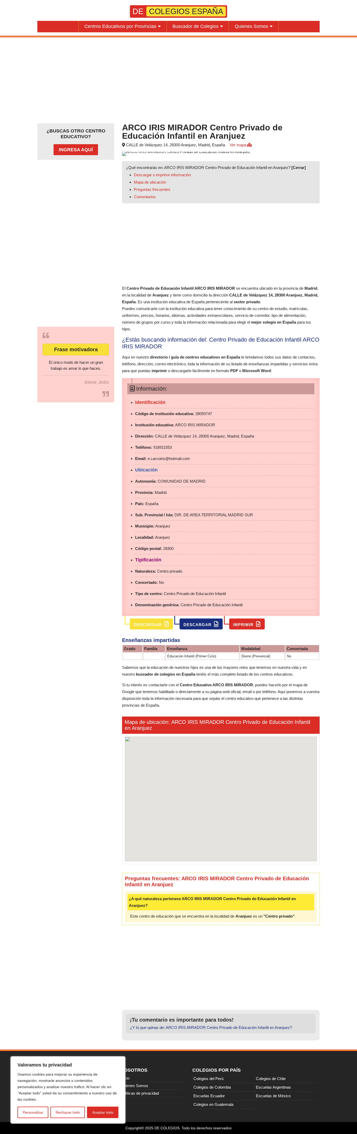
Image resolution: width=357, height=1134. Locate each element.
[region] (67, 1090)
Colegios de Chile (271, 1078)
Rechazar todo (68, 1112)
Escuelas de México (273, 1096)
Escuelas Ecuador (209, 1096)
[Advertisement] (178, 79)
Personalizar (33, 1112)
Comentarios (145, 197)
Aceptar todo (102, 1112)
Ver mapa (238, 145)
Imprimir (244, 624)
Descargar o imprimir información (162, 175)
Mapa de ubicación (150, 182)
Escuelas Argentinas (273, 1087)
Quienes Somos (251, 26)
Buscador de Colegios (195, 26)
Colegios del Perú (208, 1078)
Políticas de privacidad (139, 1093)
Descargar (148, 624)
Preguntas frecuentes (152, 189)
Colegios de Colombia (212, 1087)
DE (178, 11)
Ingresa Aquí (76, 149)
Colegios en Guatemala (213, 1104)
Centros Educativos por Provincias (120, 26)
